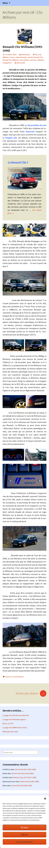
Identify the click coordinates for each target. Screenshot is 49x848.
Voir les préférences (24, 842)
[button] (45, 798)
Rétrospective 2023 (10, 731)
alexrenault (20, 63)
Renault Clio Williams (10, 60)
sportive (33, 60)
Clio (36, 54)
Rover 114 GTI (8, 723)
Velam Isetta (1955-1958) (29, 781)
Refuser (24, 834)
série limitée (24, 60)
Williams (41, 60)
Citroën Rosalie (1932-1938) (25, 769)
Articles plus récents (30, 693)
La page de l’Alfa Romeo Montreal (16, 715)
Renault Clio (38, 57)
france (12, 57)
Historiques (25, 54)
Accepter (24, 827)
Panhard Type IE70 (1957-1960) (24, 777)
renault (30, 57)
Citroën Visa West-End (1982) (23, 773)
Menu (5, 3)
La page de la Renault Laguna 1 (14, 719)
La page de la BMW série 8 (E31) (15, 727)
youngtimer (7, 63)
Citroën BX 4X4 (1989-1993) (21, 785)
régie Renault (21, 57)
